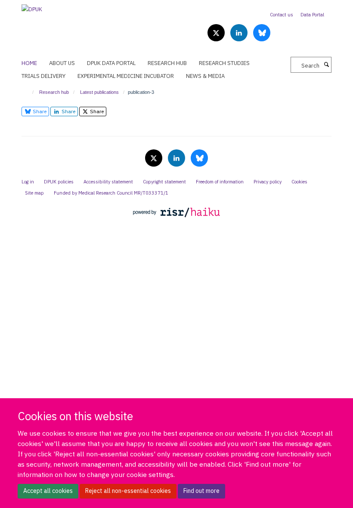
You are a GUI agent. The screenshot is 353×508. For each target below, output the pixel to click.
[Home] (29, 92)
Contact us (281, 15)
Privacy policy (268, 182)
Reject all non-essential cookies (128, 491)
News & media (205, 76)
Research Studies (224, 63)
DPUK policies (59, 182)
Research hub (54, 92)
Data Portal (312, 15)
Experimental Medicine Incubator (125, 76)
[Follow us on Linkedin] (239, 33)
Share (38, 111)
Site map (34, 193)
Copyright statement (164, 182)
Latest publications (99, 92)
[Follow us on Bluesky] (261, 33)
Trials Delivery (43, 76)
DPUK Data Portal (111, 63)
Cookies (299, 182)
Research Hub (167, 63)
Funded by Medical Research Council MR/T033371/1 (111, 193)
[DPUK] (32, 6)
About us (62, 63)
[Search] (326, 65)
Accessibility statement (108, 182)
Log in (28, 182)
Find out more (201, 491)
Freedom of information (220, 182)
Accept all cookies (48, 491)
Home (29, 63)
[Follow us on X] (216, 33)
